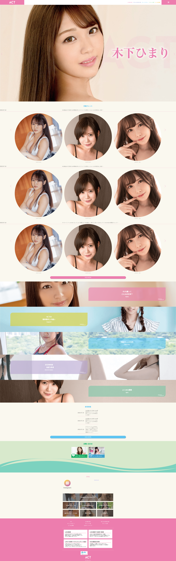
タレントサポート (145, 2)
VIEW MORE (88, 277)
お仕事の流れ (130, 2)
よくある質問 (157, 2)
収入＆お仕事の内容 (137, 2)
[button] (88, 497)
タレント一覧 (88, 523)
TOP (71, 521)
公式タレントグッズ (88, 525)
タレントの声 (151, 2)
